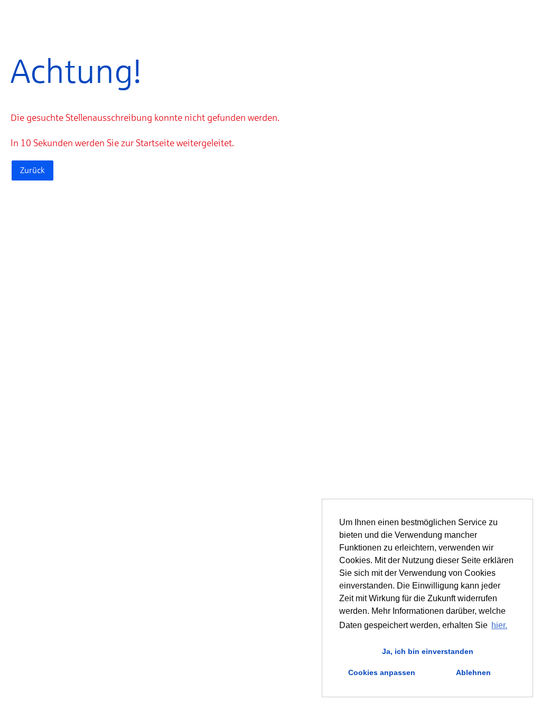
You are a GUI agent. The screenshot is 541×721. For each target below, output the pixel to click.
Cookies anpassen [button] (381, 672)
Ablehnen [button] (473, 672)
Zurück (32, 170)
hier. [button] (499, 625)
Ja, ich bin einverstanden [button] (427, 651)
